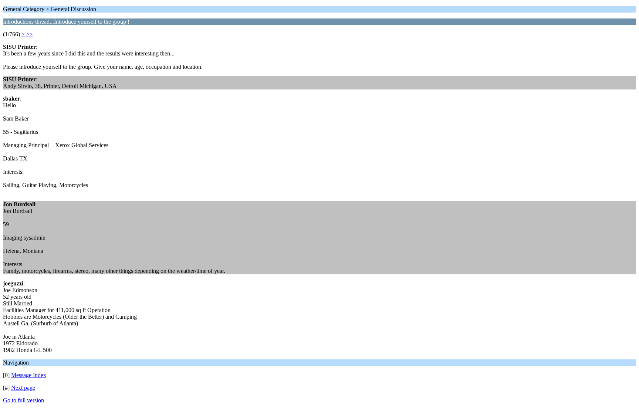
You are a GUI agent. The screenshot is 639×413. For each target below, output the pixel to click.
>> (29, 34)
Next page (23, 388)
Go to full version (23, 400)
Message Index (28, 375)
